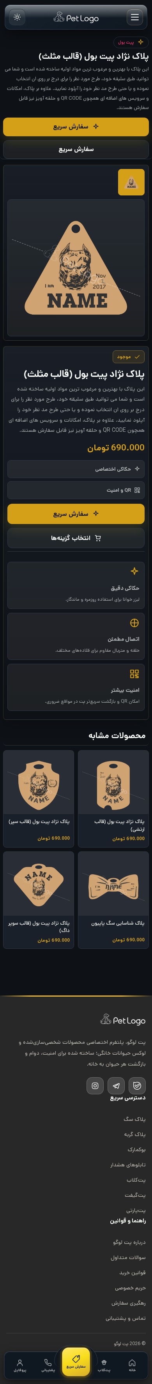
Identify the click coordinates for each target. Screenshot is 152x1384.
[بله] (137, 1085)
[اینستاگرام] (95, 1085)
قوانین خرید (132, 1273)
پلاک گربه (135, 1134)
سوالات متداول (128, 1257)
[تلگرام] (116, 1085)
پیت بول (126, 42)
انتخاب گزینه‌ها (70, 538)
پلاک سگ (135, 1119)
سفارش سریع (70, 126)
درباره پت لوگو (129, 1242)
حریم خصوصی (130, 1288)
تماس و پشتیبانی (126, 1318)
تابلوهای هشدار (128, 1165)
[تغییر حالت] (17, 17)
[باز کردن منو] (135, 17)
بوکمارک (137, 1150)
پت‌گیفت (135, 1195)
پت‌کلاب (136, 1180)
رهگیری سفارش (128, 1303)
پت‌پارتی (136, 1210)
